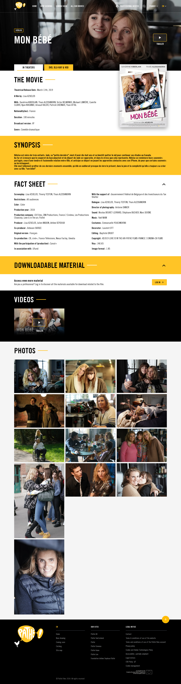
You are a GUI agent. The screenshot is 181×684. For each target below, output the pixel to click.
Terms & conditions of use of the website (141, 638)
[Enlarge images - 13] (39, 576)
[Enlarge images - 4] (39, 411)
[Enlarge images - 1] (39, 376)
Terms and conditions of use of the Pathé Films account (146, 642)
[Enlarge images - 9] (142, 445)
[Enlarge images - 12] (142, 480)
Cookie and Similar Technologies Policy (139, 650)
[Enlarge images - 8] (91, 445)
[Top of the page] (165, 619)
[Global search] (144, 6)
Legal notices (130, 658)
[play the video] (39, 322)
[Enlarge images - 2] (91, 376)
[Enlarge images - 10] (39, 500)
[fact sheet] (90, 184)
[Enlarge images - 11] (91, 480)
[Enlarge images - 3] (142, 376)
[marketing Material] (90, 265)
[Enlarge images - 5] (91, 410)
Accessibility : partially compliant (137, 654)
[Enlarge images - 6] (142, 410)
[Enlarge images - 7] (39, 445)
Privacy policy (130, 646)
